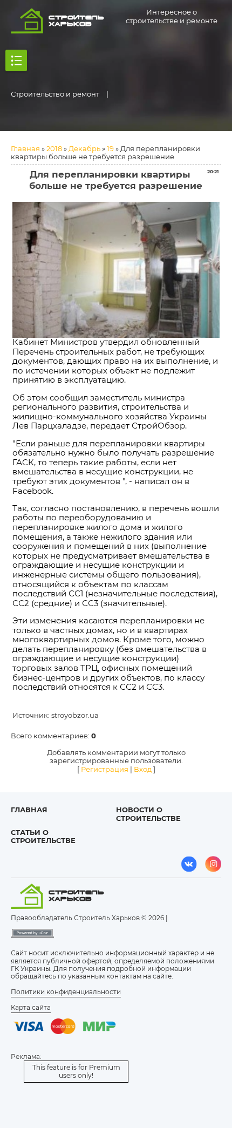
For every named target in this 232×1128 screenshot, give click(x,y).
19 (110, 148)
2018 (54, 148)
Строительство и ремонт (55, 94)
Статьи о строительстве (43, 836)
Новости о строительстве (148, 814)
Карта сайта (31, 1007)
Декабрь (84, 148)
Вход (143, 769)
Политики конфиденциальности (66, 992)
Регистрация (104, 769)
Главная (25, 148)
